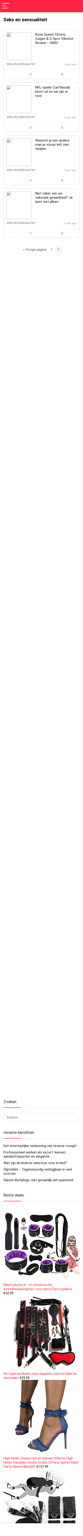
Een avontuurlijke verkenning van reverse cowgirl (39, 1146)
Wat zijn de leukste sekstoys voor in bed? (35, 1163)
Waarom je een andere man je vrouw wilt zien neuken (52, 144)
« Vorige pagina (34, 249)
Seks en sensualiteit (21, 64)
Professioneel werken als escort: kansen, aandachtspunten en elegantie (34, 1154)
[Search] (75, 6)
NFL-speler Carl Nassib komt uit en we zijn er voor (52, 91)
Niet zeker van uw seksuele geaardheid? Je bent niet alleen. (54, 197)
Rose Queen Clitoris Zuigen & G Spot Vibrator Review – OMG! (54, 38)
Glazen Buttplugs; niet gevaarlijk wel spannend (38, 1180)
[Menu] (5, 6)
